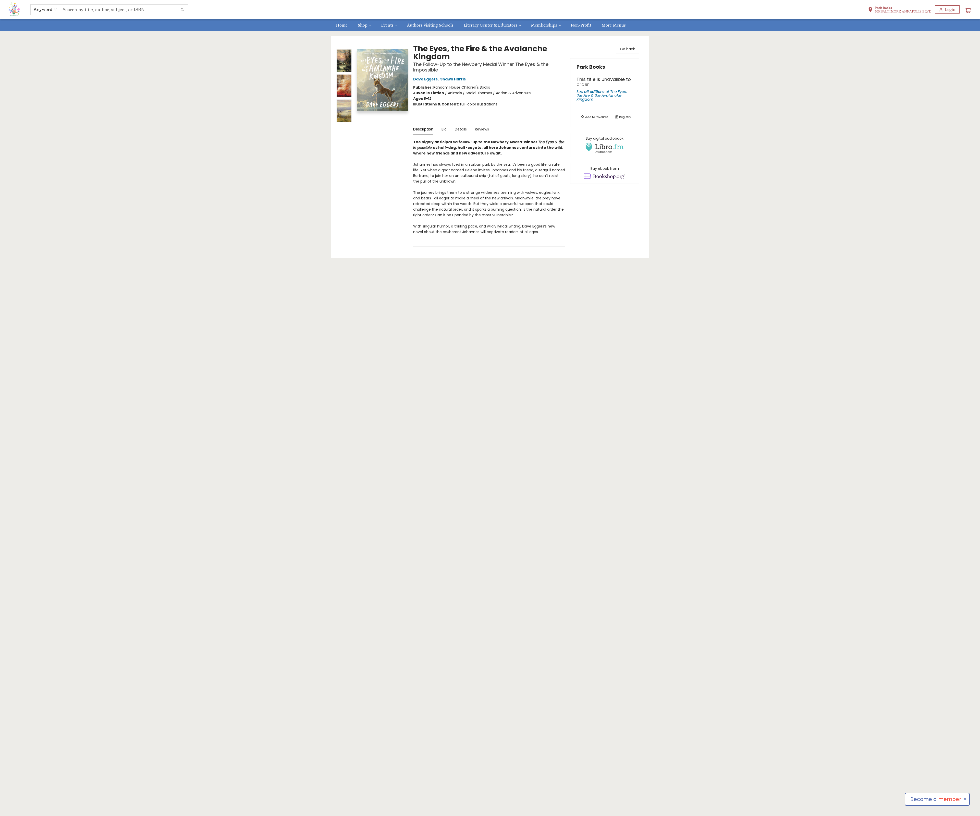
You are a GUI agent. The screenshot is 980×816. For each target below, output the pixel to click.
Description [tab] (423, 129)
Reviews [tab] (482, 129)
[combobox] (45, 9)
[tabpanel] (489, 193)
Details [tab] (461, 129)
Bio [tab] (444, 129)
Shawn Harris (453, 79)
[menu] (490, 25)
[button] (899, 10)
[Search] (182, 10)
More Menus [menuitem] (614, 25)
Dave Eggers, (426, 79)
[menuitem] (342, 25)
